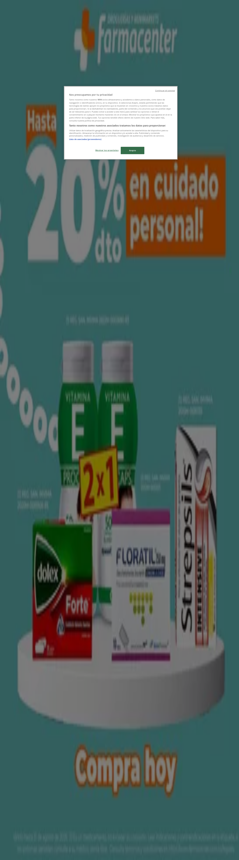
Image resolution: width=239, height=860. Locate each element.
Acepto (132, 150)
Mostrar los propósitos (107, 150)
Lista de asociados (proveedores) (85, 139)
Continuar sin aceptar (165, 90)
